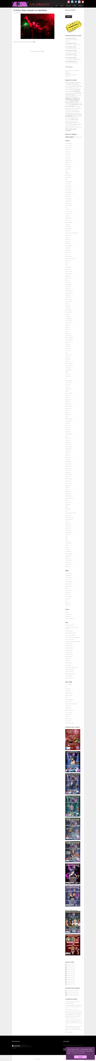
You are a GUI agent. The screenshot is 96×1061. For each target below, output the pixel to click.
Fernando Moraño (74, 110)
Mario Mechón (68, 404)
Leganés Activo (68, 714)
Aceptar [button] (80, 1056)
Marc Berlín (67, 397)
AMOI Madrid (68, 688)
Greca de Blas (68, 584)
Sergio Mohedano (69, 532)
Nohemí (66, 436)
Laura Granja (68, 376)
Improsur (72, 113)
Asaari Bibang (68, 168)
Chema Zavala (68, 200)
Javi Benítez (67, 324)
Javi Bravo (67, 327)
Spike (66, 538)
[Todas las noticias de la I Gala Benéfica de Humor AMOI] (70, 964)
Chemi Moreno (68, 203)
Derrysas (74, 103)
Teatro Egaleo (68, 665)
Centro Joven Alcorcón (69, 639)
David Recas (67, 239)
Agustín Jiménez (68, 145)
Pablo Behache (68, 448)
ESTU (66, 697)
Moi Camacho (68, 421)
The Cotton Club (71, 127)
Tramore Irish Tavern (70, 130)
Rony (66, 511)
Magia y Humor (68, 590)
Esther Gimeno (68, 277)
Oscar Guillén (68, 444)
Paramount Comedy (69, 121)
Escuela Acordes (68, 695)
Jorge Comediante (69, 339)
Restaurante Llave (71, 123)
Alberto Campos (68, 147)
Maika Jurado (78, 116)
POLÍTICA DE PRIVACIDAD (70, 74)
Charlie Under (68, 196)
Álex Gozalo (67, 151)
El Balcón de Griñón (69, 648)
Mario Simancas (68, 406)
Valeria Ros (67, 558)
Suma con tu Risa (70, 126)
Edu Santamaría (68, 256)
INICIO (56, 5)
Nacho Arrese (68, 425)
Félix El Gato (67, 288)
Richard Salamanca (69, 498)
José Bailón (67, 346)
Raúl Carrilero (68, 485)
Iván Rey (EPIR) (68, 312)
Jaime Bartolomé (68, 318)
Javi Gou (67, 331)
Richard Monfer (68, 496)
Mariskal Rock (68, 720)
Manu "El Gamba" (68, 393)
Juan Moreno (68, 359)
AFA (66, 686)
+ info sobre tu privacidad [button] (78, 1053)
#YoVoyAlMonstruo (72, 83)
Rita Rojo (67, 500)
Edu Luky (67, 254)
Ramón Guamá (75, 121)
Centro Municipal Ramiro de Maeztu (72, 641)
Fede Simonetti (68, 284)
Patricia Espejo (68, 461)
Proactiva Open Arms (69, 723)
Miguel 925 (67, 412)
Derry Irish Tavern (68, 645)
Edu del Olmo (68, 252)
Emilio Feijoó (68, 269)
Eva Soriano (67, 282)
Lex (66, 378)
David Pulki (67, 237)
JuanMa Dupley (68, 369)
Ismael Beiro (67, 307)
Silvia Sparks (68, 534)
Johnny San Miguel (69, 337)
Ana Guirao (67, 156)
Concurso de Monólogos (73, 94)
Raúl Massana (68, 491)
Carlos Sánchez (68, 190)
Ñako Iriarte (67, 427)
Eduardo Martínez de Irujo (70, 258)
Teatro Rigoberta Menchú (70, 673)
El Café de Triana (68, 650)
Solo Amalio (73, 124)
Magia (74, 116)
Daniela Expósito (68, 222)
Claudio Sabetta (68, 577)
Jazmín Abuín (68, 333)
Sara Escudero (68, 523)
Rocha (66, 506)
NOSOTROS (67, 73)
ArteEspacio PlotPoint (69, 625)
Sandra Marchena (69, 519)
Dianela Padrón (68, 245)
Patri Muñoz (67, 459)
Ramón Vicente (68, 483)
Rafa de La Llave (68, 478)
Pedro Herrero (68, 470)
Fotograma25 (68, 706)
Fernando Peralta (68, 292)
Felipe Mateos (68, 286)
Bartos (66, 171)
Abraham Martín (68, 143)
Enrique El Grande (72, 108)
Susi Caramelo (68, 543)
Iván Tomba (67, 314)
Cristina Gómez (68, 213)
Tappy (66, 545)
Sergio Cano (67, 528)
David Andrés (68, 226)
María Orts (67, 401)
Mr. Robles (67, 423)
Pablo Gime (74, 119)
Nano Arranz (67, 429)
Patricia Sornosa (68, 466)
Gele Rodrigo (68, 295)
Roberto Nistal (68, 502)
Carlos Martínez (68, 186)
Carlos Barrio (68, 183)
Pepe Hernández (68, 474)
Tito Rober (67, 549)
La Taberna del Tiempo (73, 115)
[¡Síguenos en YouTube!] (83, 2)
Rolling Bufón (68, 508)
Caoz (66, 179)
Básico (66, 612)
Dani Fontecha (68, 218)
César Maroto (68, 194)
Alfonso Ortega (68, 153)
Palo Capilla (67, 457)
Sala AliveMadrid (68, 656)
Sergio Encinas (68, 530)
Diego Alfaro (67, 248)
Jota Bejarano (68, 616)
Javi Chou (67, 329)
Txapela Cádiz (68, 555)
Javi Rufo (67, 588)
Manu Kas (67, 395)
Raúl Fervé (67, 487)
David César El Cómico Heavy (72, 99)
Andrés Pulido (68, 88)
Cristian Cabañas (68, 211)
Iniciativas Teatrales (69, 710)
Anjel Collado (68, 162)
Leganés (69, 116)
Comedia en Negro (69, 93)
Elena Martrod (68, 267)
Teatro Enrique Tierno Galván (71, 667)
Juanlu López (68, 367)
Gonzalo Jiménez (68, 299)
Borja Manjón (68, 177)
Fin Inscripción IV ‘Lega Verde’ (72, 55)
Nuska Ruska (68, 438)
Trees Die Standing (69, 618)
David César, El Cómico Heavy (71, 233)
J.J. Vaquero (67, 316)
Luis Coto (67, 387)
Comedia (76, 91)
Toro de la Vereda (68, 675)
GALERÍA (74, 5)
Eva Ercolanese (68, 701)
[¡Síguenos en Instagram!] (69, 2)
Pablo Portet (67, 453)
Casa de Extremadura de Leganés (72, 637)
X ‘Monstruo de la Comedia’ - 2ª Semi (73, 48)
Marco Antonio (68, 399)
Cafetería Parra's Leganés (70, 633)
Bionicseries (67, 691)
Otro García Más (68, 446)
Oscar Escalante (68, 596)
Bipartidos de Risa (69, 693)
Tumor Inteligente (68, 553)
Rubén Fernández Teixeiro (70, 513)
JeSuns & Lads (68, 614)
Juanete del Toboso (69, 365)
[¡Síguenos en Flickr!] (79, 2)
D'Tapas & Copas (68, 643)
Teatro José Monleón (69, 669)
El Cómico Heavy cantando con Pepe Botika (30, 10)
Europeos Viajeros (69, 699)
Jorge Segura (68, 344)
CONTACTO (80, 5)
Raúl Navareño (68, 493)
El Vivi (66, 265)
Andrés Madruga (76, 86)
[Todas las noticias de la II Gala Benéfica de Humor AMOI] (70, 966)
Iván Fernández (68, 310)
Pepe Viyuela (68, 476)
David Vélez (67, 241)
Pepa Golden (68, 472)
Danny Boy (67, 224)
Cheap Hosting (37, 1059)
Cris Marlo (67, 209)
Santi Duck (67, 521)
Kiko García (67, 374)
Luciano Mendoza (69, 382)
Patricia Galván (68, 463)
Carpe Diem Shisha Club (70, 635)
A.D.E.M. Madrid (68, 684)
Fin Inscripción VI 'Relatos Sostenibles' (73, 59)
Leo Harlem (67, 716)
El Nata (66, 263)
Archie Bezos (68, 164)
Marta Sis (67, 410)
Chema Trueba (68, 198)
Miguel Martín (68, 414)
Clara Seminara (68, 205)
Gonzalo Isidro (68, 297)
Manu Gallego (68, 118)
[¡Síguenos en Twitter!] (72, 2)
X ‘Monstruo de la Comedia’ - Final (73, 52)
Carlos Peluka (68, 188)
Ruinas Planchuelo (69, 517)
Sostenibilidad (78, 124)
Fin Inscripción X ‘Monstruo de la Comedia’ (72, 40)
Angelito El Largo (68, 160)
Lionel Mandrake (68, 380)
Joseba (66, 352)
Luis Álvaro (67, 384)
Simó (66, 536)
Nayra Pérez (67, 431)
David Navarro (68, 235)
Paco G (66, 601)
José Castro (67, 350)
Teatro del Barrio (68, 663)
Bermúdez (67, 173)
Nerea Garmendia (69, 434)
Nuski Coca (67, 440)
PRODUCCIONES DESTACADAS (72, 70)
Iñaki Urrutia (67, 305)
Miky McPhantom (68, 419)
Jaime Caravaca (77, 113)
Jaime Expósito (68, 322)
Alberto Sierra (68, 149)
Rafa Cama (67, 605)
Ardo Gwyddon (68, 166)
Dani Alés (67, 215)
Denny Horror (68, 243)
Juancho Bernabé (69, 363)
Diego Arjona (68, 250)
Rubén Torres (68, 515)
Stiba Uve (67, 540)
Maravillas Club (68, 652)
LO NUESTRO (68, 5)
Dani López (67, 220)
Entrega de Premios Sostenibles (72, 62)
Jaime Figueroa (68, 586)
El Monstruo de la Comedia (73, 106)
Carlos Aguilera (68, 181)
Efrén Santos (67, 260)
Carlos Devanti (68, 575)
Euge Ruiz (67, 280)
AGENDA (61, 5)
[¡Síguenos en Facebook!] (76, 2)
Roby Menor (67, 504)
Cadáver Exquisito (69, 630)
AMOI (69, 86)
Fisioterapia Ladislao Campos (71, 703)
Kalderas (67, 372)
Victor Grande (68, 562)
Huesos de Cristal (69, 111)
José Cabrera (68, 348)
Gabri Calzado (68, 708)
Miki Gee (67, 416)
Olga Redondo (68, 442)
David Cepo (76, 96)
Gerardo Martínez (68, 581)
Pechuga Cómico (68, 468)
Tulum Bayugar (68, 551)
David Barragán (68, 228)
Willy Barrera (67, 566)
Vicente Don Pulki (69, 560)
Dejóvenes (67, 101)
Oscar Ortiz (67, 598)
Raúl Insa (67, 489)
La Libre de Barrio (69, 712)
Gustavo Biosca (68, 301)
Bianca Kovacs (68, 175)
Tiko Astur (67, 547)
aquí (34, 41)
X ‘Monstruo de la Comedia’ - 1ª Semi (73, 44)
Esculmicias (67, 275)
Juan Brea (67, 357)
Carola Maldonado (69, 192)
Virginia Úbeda (68, 564)
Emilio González (68, 271)
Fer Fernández (68, 579)
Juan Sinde (67, 361)
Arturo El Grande (68, 573)
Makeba (67, 391)
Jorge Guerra (68, 342)
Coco (66, 207)
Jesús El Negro (68, 335)
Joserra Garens (68, 354)
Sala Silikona (68, 658)
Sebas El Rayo (68, 525)
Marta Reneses (68, 408)
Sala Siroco (67, 660)
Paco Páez (67, 455)
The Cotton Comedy (78, 127)
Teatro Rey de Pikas (69, 671)
